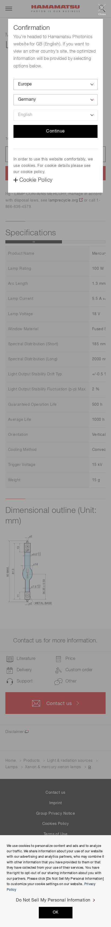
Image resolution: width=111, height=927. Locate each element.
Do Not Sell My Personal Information (53, 900)
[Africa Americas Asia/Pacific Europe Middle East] (55, 84)
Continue (55, 131)
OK (55, 912)
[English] (55, 115)
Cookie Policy (35, 180)
